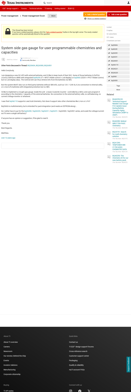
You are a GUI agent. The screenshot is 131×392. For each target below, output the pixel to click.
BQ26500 (39, 65)
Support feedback (128, 365)
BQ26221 (114, 69)
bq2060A (114, 45)
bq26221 (45, 111)
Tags (118, 86)
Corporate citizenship (12, 374)
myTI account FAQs (77, 370)
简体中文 (71, 8)
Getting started (59, 8)
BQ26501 (114, 61)
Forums (24, 8)
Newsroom (8, 351)
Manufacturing (9, 370)
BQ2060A (31, 65)
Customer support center (79, 356)
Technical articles (35, 8)
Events (6, 360)
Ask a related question (96, 14)
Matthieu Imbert (12, 60)
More (53, 16)
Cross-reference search (78, 351)
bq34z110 (114, 65)
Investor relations (10, 365)
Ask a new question (119, 14)
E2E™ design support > (11, 8)
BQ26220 (114, 73)
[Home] (19, 3)
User (128, 2)
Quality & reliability (76, 365)
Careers (7, 347)
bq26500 (114, 80)
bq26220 (36, 111)
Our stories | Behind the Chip (15, 356)
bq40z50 (114, 49)
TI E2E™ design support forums (81, 347)
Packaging (73, 360)
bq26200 (114, 53)
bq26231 (114, 57)
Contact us (73, 342)
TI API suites (8, 391)
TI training (48, 8)
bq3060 (114, 76)
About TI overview (11, 342)
